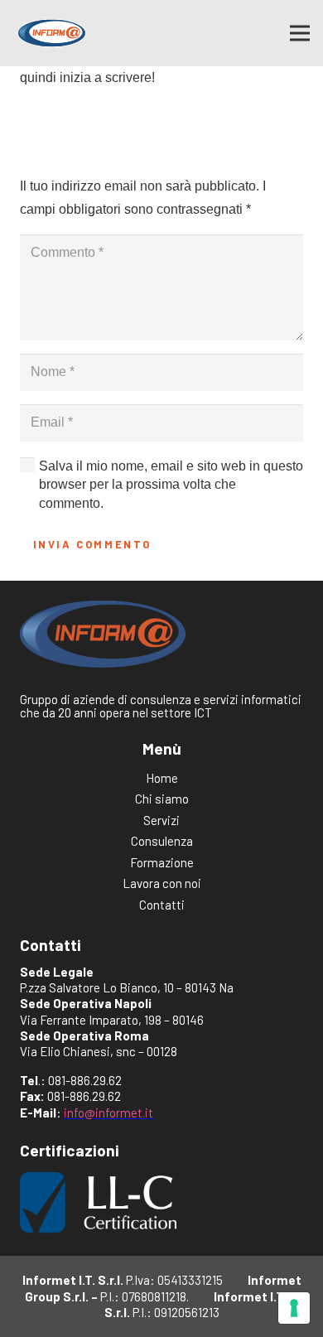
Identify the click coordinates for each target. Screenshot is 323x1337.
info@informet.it (108, 1112)
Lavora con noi (162, 883)
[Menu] (300, 33)
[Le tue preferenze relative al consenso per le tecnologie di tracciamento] (294, 1308)
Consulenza (162, 840)
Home (162, 777)
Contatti (162, 904)
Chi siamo (162, 798)
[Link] (51, 33)
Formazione (162, 862)
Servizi (161, 820)
